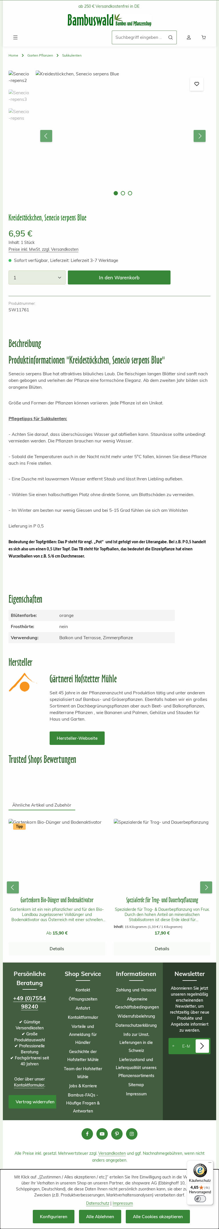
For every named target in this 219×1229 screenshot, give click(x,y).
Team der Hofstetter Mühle (83, 1072)
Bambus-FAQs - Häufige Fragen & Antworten (83, 1103)
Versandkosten (112, 1153)
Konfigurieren (53, 1216)
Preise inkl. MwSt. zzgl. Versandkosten (43, 249)
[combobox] (138, 37)
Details (57, 948)
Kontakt (83, 990)
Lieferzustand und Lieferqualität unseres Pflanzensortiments (136, 1067)
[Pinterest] (117, 1134)
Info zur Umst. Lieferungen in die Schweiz (136, 1042)
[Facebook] (87, 1134)
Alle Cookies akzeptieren (158, 1216)
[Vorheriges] (46, 136)
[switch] (200, 1198)
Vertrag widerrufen (35, 1101)
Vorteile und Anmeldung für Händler (83, 1034)
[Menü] (15, 37)
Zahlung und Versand (136, 990)
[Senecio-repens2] (123, 136)
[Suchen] (171, 37)
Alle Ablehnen (100, 1216)
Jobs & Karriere (83, 1085)
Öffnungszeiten (83, 999)
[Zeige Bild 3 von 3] (130, 193)
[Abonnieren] (202, 1046)
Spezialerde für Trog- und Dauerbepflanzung (162, 900)
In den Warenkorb (119, 277)
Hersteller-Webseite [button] (77, 738)
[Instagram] (131, 1134)
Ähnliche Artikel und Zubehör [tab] (41, 805)
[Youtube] (102, 1134)
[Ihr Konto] (189, 37)
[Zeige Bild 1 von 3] (116, 193)
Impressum (136, 1093)
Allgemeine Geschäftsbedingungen (137, 1003)
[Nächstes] (200, 136)
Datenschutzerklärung (136, 1025)
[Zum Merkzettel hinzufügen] (196, 84)
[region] (109, 136)
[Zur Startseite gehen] (109, 20)
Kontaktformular (29, 1085)
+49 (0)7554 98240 (29, 1002)
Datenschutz (97, 1203)
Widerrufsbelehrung (136, 1016)
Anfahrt (83, 1008)
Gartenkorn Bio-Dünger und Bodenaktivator (57, 900)
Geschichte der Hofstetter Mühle (83, 1055)
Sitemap (136, 1084)
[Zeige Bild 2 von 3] (123, 193)
